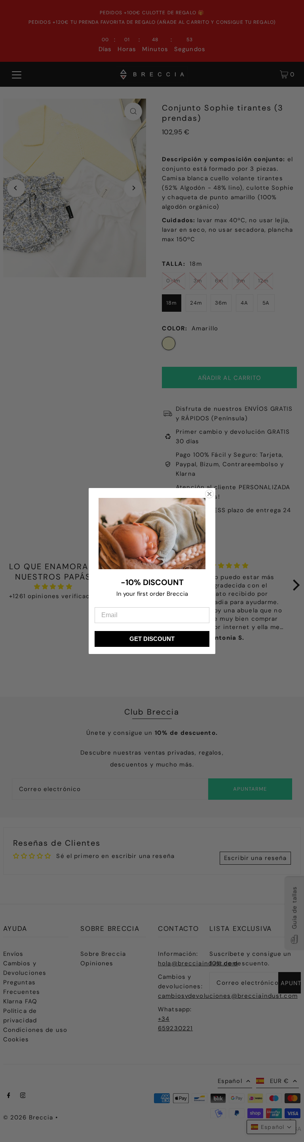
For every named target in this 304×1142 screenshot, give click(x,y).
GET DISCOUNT (152, 638)
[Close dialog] (209, 494)
